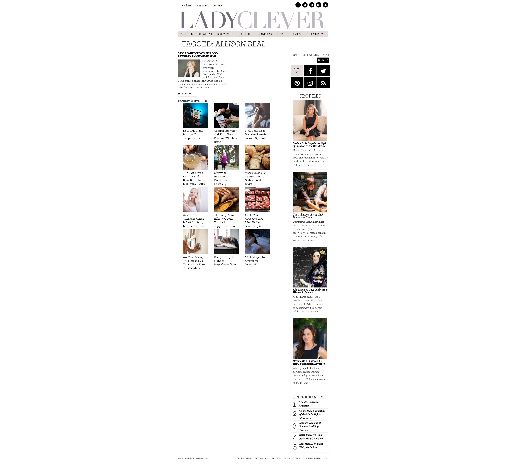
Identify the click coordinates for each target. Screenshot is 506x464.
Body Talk (225, 34)
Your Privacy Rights (244, 458)
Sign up (323, 59)
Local (281, 34)
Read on (184, 94)
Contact (217, 5)
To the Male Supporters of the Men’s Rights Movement (312, 414)
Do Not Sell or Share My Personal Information (310, 458)
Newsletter (186, 5)
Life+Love (205, 34)
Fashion (186, 34)
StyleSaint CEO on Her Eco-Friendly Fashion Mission (198, 54)
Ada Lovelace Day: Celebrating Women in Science (310, 291)
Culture (265, 34)
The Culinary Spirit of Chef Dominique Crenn (308, 216)
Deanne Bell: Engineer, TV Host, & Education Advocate (309, 362)
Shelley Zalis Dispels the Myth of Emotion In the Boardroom (310, 145)
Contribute (202, 5)
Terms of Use (276, 458)
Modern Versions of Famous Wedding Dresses (310, 426)
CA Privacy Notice (262, 458)
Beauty (297, 34)
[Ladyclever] (252, 20)
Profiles (244, 34)
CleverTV (315, 34)
